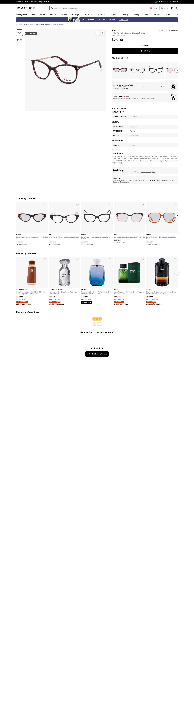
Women (42, 15)
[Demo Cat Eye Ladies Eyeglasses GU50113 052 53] (45, 204)
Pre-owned (157, 15)
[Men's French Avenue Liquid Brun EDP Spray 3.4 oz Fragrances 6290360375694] (45, 259)
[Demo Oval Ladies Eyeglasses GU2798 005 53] (142, 204)
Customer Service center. (121, 182)
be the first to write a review (97, 354)
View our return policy (148, 172)
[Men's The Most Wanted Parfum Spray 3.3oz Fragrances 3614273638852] (175, 259)
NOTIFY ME (145, 51)
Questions (33, 312)
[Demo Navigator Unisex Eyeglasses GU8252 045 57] (175, 204)
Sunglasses (88, 15)
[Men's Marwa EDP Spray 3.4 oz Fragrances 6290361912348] (77, 259)
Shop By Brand (21, 15)
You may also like (120, 58)
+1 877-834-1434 (149, 180)
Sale (176, 15)
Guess (31, 24)
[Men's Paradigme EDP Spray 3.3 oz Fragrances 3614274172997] (142, 259)
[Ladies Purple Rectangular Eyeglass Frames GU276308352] (102, 33)
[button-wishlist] (172, 8)
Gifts (168, 15)
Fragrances (114, 15)
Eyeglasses (101, 15)
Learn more (124, 88)
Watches (53, 15)
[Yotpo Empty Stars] (162, 30)
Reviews (21, 312)
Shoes (146, 15)
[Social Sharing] (98, 33)
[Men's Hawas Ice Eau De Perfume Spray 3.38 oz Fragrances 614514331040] (110, 259)
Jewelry (64, 15)
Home (18, 24)
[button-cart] (176, 8)
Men (33, 15)
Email (158, 180)
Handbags (75, 15)
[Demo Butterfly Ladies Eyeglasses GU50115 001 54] (110, 204)
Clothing (136, 15)
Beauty (125, 15)
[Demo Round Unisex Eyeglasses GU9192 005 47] (77, 204)
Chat (163, 180)
